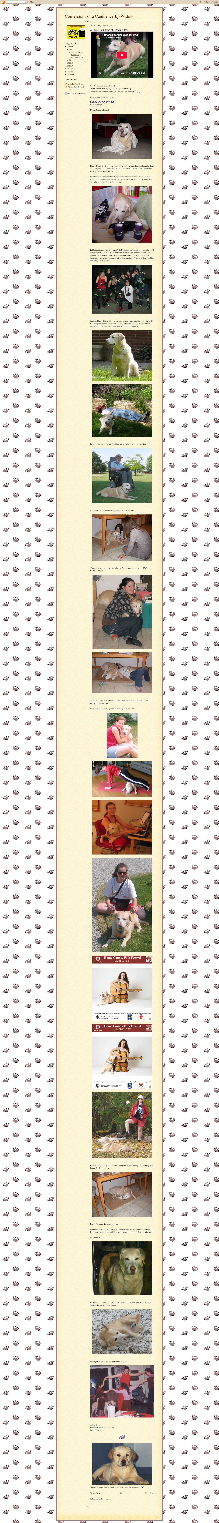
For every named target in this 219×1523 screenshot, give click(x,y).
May (71, 60)
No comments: (130, 91)
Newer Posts (95, 1493)
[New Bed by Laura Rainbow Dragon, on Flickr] (122, 1216)
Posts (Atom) (106, 1498)
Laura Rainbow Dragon (76, 84)
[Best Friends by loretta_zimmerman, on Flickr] (122, 648)
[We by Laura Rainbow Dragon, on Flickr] (122, 241)
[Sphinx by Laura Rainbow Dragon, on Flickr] (122, 158)
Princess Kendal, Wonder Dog (76, 88)
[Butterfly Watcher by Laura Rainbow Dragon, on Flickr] (122, 380)
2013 (69, 46)
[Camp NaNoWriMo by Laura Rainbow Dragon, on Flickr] (122, 1157)
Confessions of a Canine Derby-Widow (99, 16)
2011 (69, 63)
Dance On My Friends (76, 57)
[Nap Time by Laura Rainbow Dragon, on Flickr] (122, 692)
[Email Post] (138, 91)
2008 (69, 72)
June (71, 49)
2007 (69, 74)
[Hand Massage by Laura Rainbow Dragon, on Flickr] (122, 560)
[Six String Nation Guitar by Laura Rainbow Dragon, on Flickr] (122, 1020)
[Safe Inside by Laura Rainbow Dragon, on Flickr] (122, 1294)
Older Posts (149, 1493)
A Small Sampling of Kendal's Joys (76, 53)
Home (122, 1493)
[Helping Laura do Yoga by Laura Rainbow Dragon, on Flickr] (122, 796)
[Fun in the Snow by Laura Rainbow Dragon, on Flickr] (122, 1353)
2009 (69, 69)
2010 (69, 66)
